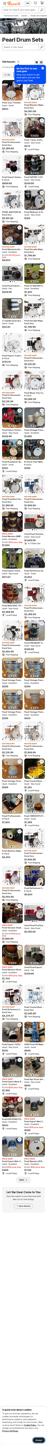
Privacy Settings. (10, 1431)
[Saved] (35, 3)
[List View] (41, 62)
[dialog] (23, 1425)
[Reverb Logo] (13, 3)
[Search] (42, 10)
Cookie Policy (30, 1425)
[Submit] (42, 47)
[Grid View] (37, 62)
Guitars (24, 16)
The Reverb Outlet (11, 16)
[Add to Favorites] (18, 62)
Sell (27, 3)
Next (21, 1180)
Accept (39, 1440)
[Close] (42, 68)
